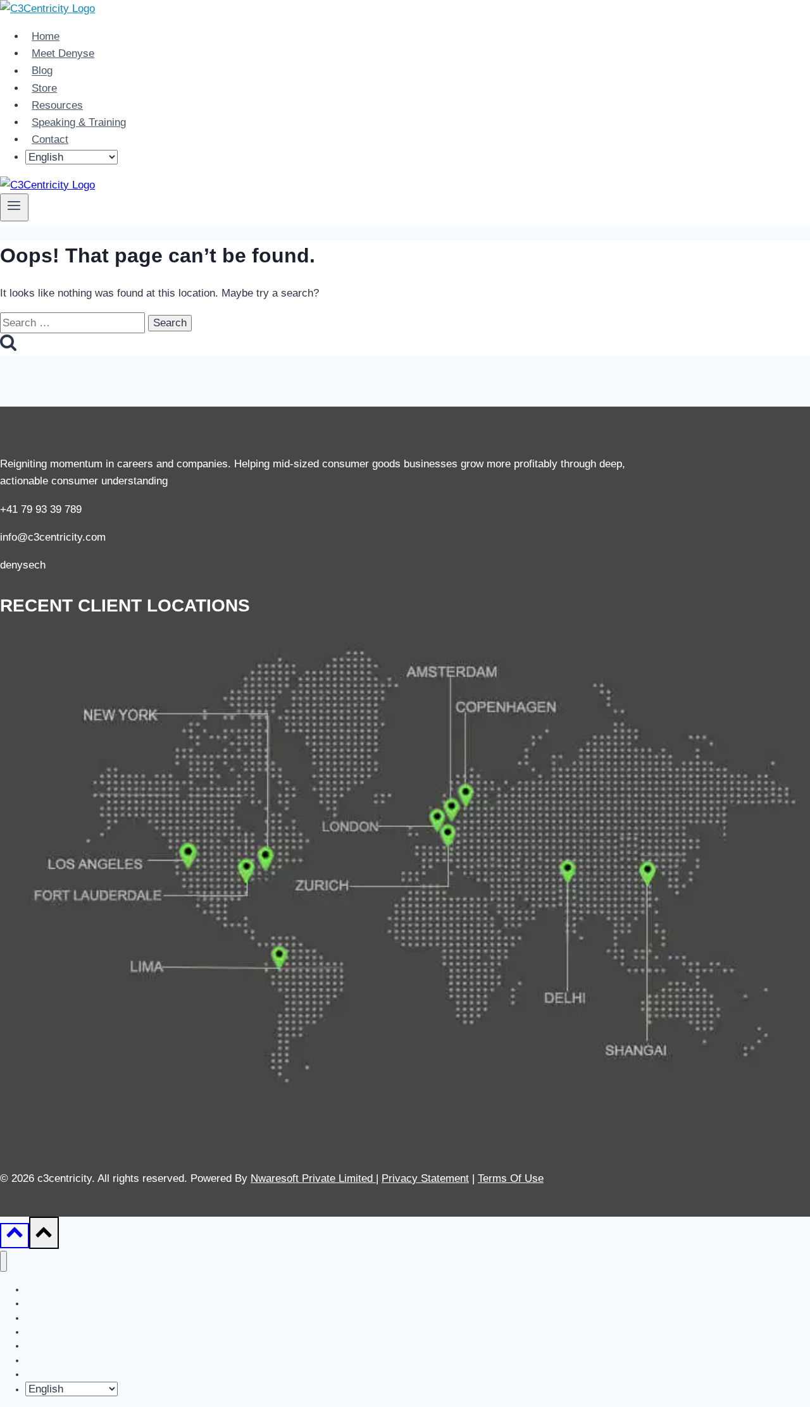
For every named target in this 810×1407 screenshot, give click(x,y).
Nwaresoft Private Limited (312, 1178)
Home (45, 36)
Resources (57, 105)
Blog (42, 71)
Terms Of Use (511, 1178)
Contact (50, 139)
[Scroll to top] (14, 1235)
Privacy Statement (425, 1178)
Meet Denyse (63, 53)
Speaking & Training (79, 122)
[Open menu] (14, 207)
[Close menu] (3, 1261)
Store (44, 88)
